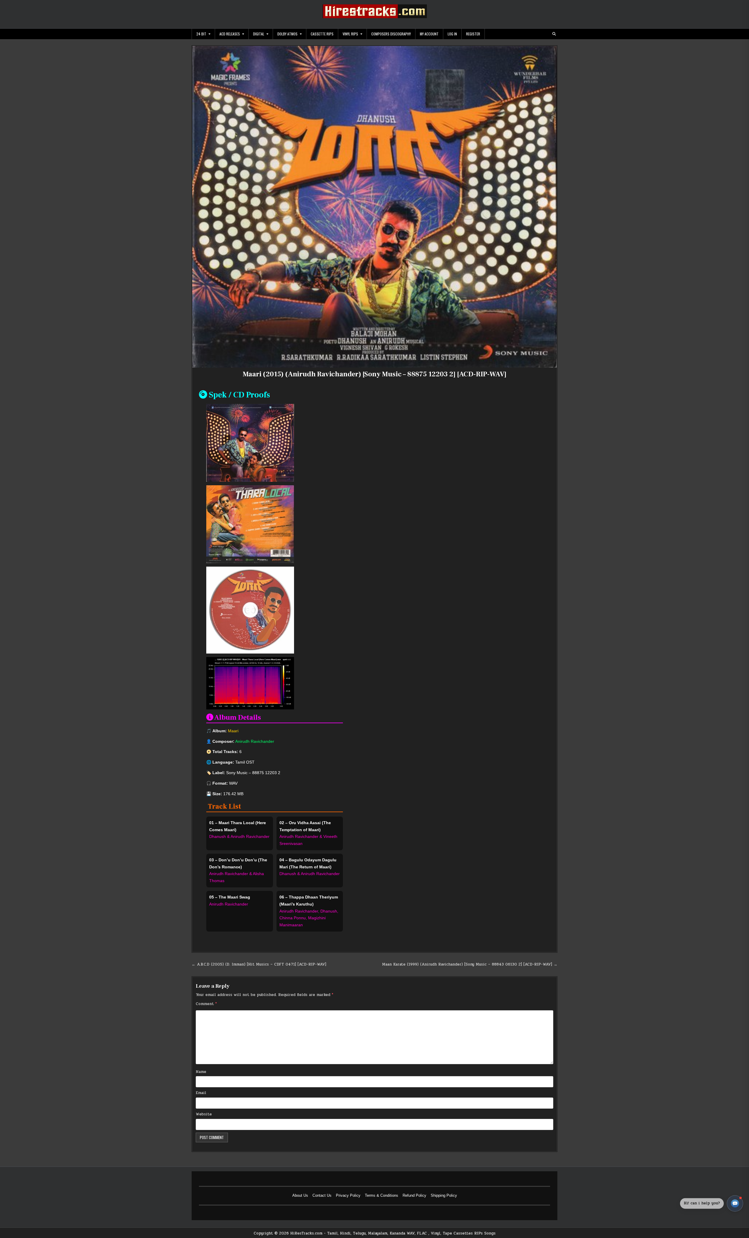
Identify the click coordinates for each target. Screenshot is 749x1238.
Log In (452, 33)
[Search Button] (554, 34)
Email (201, 1093)
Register (473, 33)
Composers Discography (391, 33)
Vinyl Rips (350, 33)
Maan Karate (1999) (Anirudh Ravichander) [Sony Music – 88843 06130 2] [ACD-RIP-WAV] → (469, 964)
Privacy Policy (348, 1195)
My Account (429, 33)
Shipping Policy (444, 1195)
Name (201, 1072)
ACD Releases (229, 33)
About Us (300, 1195)
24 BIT (201, 33)
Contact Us (321, 1195)
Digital (258, 33)
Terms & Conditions (381, 1195)
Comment (206, 1004)
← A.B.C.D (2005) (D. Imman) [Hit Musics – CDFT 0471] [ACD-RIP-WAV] (259, 964)
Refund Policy (414, 1195)
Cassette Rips (322, 33)
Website (204, 1114)
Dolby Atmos (287, 33)
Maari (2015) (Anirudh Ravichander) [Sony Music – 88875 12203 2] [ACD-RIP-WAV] (375, 374)
